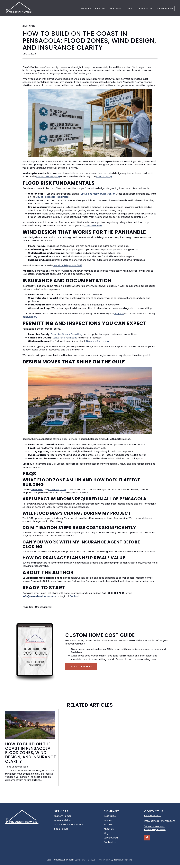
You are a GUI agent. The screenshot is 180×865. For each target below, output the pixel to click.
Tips (31, 607)
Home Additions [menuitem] (63, 820)
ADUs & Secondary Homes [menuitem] (68, 824)
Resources (145, 8)
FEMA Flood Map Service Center (97, 193)
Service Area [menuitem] (111, 837)
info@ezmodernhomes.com (159, 821)
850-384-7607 (152, 815)
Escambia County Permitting (66, 334)
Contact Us (165, 8)
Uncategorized (43, 607)
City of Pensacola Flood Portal (52, 197)
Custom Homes (93, 225)
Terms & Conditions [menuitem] (123, 860)
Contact (74, 596)
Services (85, 8)
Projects (119, 313)
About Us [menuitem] (109, 829)
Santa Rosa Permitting (64, 337)
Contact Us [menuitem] (110, 842)
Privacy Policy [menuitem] (104, 860)
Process (100, 8)
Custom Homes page (48, 176)
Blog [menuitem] (106, 833)
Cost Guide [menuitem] (110, 816)
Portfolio (116, 8)
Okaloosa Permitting (97, 341)
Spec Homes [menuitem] (61, 829)
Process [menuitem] (108, 820)
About (131, 8)
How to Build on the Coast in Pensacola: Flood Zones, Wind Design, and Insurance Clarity (30, 752)
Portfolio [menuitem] (108, 824)
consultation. (29, 316)
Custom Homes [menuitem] (62, 816)
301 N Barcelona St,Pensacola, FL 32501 (155, 828)
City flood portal (57, 489)
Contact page (104, 176)
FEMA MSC (37, 489)
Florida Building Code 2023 (67, 265)
